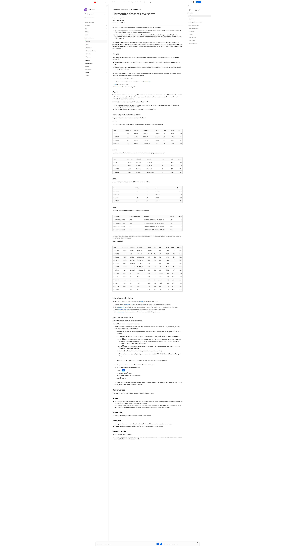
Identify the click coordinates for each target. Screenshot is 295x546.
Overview (88, 41)
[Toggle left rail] (106, 6)
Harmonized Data (120, 20)
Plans (86, 34)
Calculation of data (193, 43)
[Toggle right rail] (188, 6)
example (141, 301)
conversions (121, 312)
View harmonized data (193, 28)
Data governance (88, 63)
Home (86, 28)
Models (86, 31)
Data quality (192, 40)
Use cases (87, 66)
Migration (191, 19)
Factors (190, 16)
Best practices (191, 31)
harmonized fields (128, 304)
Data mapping (192, 37)
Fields (87, 44)
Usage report (88, 57)
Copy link (198, 10)
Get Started (87, 25)
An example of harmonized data (195, 22)
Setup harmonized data (194, 25)
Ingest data (87, 60)
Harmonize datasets (89, 38)
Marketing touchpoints (91, 50)
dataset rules (148, 82)
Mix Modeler (125, 9)
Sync (116, 84)
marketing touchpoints (124, 309)
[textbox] (95, 14)
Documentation (116, 9)
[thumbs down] (161, 544)
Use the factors (118, 87)
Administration (88, 69)
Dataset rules (88, 47)
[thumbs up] (157, 544)
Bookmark (192, 10)
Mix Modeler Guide (136, 9)
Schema (191, 34)
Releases (87, 72)
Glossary (87, 75)
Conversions (88, 53)
